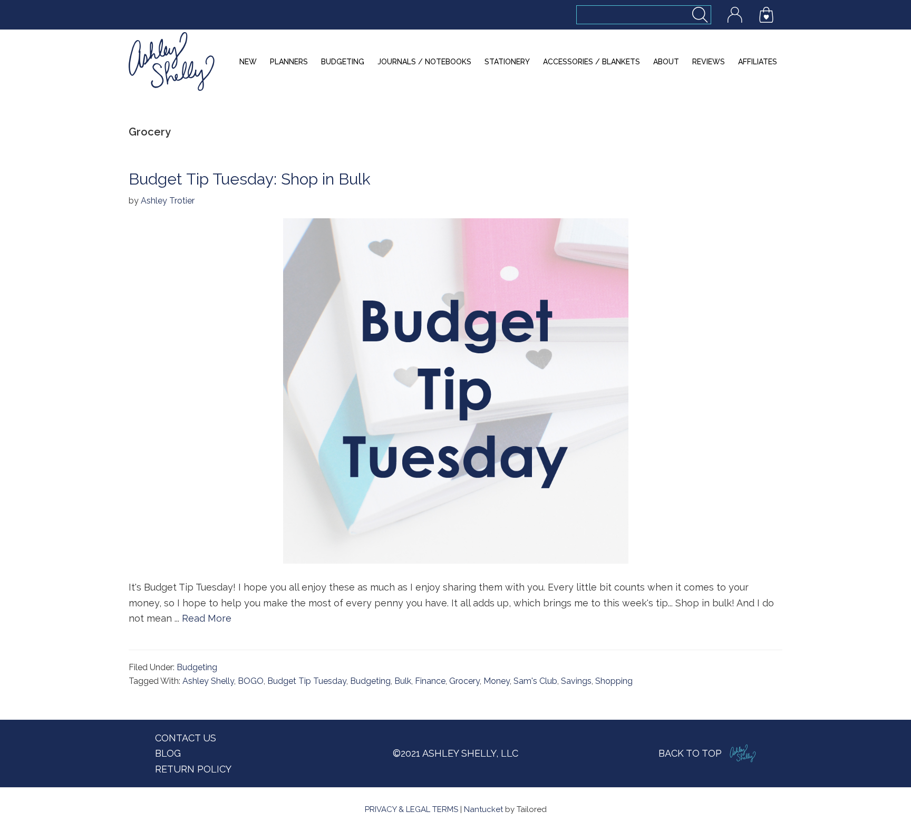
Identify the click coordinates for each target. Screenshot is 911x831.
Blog (168, 753)
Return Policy (193, 769)
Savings (576, 681)
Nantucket (483, 809)
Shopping (614, 681)
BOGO (251, 681)
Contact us (185, 737)
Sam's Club (535, 681)
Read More (206, 618)
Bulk (402, 681)
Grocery (464, 681)
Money (496, 681)
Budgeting (197, 667)
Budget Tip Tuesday (306, 681)
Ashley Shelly (208, 681)
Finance (430, 681)
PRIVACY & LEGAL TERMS (411, 809)
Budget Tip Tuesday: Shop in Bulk (250, 179)
